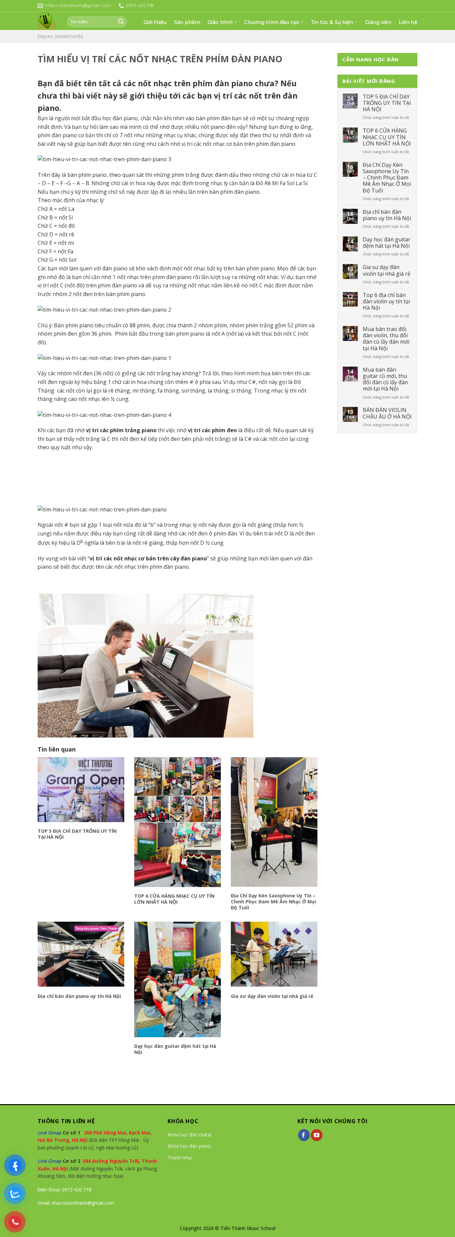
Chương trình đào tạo (271, 22)
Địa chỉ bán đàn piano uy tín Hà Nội (79, 996)
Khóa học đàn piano (189, 1146)
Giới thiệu (155, 22)
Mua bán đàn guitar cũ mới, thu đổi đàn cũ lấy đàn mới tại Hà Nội (385, 379)
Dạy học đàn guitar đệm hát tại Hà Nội (175, 1049)
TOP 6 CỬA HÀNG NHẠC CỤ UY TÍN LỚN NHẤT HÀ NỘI (174, 899)
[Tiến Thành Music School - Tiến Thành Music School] (47, 21)
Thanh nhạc (180, 1157)
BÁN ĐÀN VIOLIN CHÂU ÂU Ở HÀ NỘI (387, 413)
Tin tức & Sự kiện (332, 22)
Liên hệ (408, 22)
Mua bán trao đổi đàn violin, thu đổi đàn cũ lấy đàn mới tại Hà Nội (386, 339)
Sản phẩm (187, 22)
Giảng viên (378, 22)
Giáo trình (220, 22)
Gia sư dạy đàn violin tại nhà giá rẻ (272, 996)
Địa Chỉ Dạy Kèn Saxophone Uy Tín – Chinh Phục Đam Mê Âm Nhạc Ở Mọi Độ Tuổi (273, 902)
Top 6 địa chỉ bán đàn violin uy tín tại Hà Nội (386, 301)
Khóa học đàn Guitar (190, 1134)
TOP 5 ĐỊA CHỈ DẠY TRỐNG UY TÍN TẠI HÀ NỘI (77, 834)
